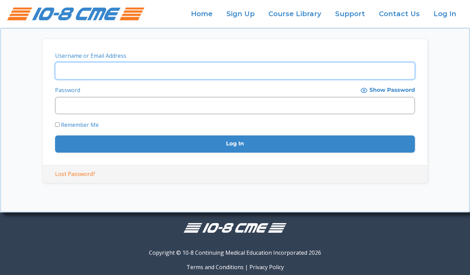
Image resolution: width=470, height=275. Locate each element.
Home (202, 14)
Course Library (294, 14)
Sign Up (240, 14)
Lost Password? (75, 174)
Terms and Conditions (215, 267)
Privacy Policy (266, 267)
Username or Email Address (90, 55)
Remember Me (79, 125)
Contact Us (399, 14)
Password (67, 90)
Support (350, 14)
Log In (445, 14)
